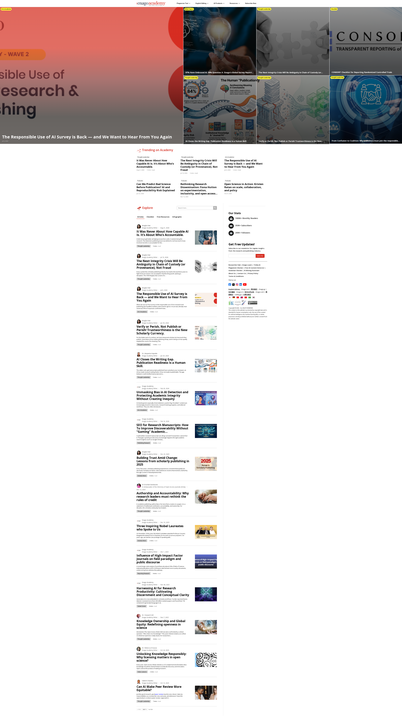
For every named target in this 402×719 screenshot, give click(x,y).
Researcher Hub (235, 265)
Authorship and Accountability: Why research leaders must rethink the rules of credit (163, 496)
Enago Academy (147, 386)
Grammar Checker (235, 270)
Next (144, 709)
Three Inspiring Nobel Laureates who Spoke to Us (160, 527)
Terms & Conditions (236, 276)
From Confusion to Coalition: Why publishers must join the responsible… (365, 140)
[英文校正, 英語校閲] (230, 297)
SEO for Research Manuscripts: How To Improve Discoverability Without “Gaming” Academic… (162, 428)
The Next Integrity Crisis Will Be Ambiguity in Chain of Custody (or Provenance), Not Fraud (199, 165)
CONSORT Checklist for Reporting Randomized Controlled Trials (362, 72)
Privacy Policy (253, 273)
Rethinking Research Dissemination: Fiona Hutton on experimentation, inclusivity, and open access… (198, 188)
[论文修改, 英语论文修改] (238, 297)
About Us (232, 273)
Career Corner (142, 606)
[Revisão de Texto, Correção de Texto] (250, 297)
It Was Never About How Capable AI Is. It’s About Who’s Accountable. (155, 163)
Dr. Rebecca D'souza (149, 648)
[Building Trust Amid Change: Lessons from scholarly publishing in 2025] (206, 464)
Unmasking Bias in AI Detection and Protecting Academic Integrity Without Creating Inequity (162, 395)
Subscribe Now (250, 3)
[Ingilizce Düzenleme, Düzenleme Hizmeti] (246, 297)
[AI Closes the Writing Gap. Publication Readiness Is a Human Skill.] (219, 109)
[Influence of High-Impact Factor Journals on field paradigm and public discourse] (206, 561)
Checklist (334, 9)
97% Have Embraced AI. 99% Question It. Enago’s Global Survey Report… (219, 72)
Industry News (142, 476)
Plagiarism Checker (236, 268)
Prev (139, 709)
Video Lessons (142, 672)
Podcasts (140, 181)
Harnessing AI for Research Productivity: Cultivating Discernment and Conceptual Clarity (163, 591)
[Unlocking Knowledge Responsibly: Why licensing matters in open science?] (206, 660)
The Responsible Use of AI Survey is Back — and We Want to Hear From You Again (87, 137)
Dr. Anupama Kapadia (149, 353)
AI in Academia (6, 9)
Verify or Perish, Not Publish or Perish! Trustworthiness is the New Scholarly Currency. (162, 330)
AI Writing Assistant (251, 270)
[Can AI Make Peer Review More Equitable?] (206, 693)
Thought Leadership (264, 9)
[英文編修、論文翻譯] (242, 297)
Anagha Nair (146, 225)
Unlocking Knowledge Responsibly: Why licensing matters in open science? (162, 657)
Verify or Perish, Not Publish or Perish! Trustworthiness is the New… (291, 141)
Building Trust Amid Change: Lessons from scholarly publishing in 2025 (163, 461)
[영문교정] (254, 297)
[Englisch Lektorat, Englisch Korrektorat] (234, 297)
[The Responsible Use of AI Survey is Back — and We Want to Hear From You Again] (206, 300)
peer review (159, 694)
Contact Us (241, 273)
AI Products (218, 3)
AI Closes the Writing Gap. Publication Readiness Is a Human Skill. (216, 141)
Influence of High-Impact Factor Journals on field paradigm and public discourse (160, 558)
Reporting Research (143, 573)
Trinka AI (257, 265)
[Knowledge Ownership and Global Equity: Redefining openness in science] (206, 627)
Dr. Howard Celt (148, 615)
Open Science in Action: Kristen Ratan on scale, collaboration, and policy (243, 187)
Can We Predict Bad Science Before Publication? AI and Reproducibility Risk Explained (156, 187)
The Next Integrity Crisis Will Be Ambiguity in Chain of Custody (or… (291, 72)
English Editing (201, 3)
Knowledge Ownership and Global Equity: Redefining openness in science (161, 624)
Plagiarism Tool (182, 3)
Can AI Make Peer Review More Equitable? (159, 688)
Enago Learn (247, 265)
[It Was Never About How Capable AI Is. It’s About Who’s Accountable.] (206, 237)
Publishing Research (144, 443)
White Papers (189, 9)
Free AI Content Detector (254, 268)
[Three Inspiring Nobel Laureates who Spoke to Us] (206, 532)
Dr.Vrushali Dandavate (150, 484)
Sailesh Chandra (147, 681)
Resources (234, 3)
